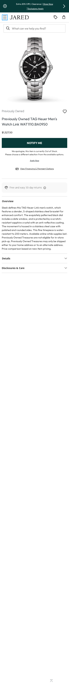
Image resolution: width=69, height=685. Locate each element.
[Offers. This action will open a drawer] (55, 17)
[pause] (5, 6)
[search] (8, 28)
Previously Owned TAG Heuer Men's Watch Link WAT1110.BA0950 (29, 121)
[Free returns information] (44, 187)
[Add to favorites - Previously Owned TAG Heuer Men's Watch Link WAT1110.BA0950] (64, 111)
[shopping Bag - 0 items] (65, 18)
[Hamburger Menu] (5, 17)
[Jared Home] (19, 17)
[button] (64, 6)
